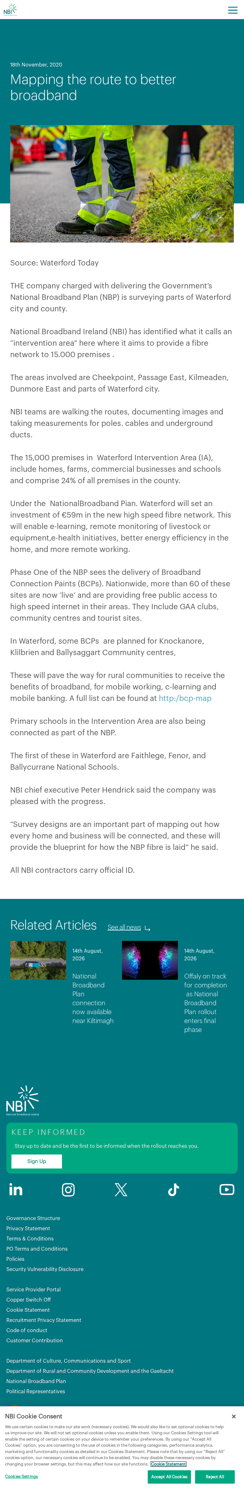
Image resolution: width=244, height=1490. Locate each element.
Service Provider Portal (33, 1289)
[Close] (234, 1416)
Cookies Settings (21, 1476)
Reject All (215, 1477)
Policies (15, 1259)
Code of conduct (26, 1330)
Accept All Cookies (169, 1477)
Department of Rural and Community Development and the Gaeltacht (90, 1371)
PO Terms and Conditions (37, 1249)
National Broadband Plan (36, 1381)
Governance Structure (33, 1218)
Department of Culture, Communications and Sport (68, 1361)
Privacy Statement (28, 1228)
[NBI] (10, 9)
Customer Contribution (34, 1340)
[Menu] (233, 9)
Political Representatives (35, 1391)
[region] (122, 1448)
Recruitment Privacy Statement (43, 1320)
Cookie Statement (28, 1310)
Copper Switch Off (28, 1300)
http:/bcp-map (185, 698)
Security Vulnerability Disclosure (45, 1269)
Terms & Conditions (30, 1238)
